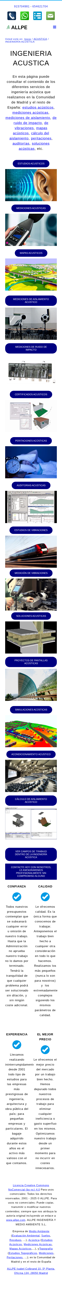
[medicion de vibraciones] (31, 580)
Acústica (34, 1240)
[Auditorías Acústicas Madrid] (31, 492)
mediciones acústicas (30, 112)
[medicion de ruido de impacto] (31, 356)
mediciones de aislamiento (28, 118)
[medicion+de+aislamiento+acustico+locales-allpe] (31, 309)
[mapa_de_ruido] (31, 716)
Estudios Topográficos (23, 1253)
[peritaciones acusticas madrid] (31, 447)
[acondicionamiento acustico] (31, 761)
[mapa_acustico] (31, 260)
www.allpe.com (15, 1219)
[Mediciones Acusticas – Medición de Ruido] (31, 215)
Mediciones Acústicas (38, 1244)
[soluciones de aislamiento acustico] (31, 623)
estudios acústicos (38, 107)
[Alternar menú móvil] (55, 27)
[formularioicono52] (37, 12)
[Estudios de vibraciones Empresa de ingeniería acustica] (31, 537)
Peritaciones (15, 1257)
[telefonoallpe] (11, 12)
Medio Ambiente (39, 1231)
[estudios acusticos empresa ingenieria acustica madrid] (31, 170)
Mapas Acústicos (20, 1248)
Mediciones (46, 1253)
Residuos (15, 1240)
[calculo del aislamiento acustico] (31, 401)
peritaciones (41, 138)
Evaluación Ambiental (26, 1235)
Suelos (45, 1235)
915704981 (22, 6)
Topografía (46, 1248)
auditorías (21, 143)
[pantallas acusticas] (31, 670)
